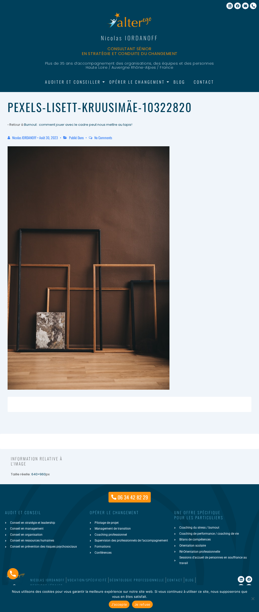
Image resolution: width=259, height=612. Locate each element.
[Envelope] (245, 6)
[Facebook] (237, 6)
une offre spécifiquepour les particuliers (198, 515)
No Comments (103, 137)
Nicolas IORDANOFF (129, 38)
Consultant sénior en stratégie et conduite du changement (130, 51)
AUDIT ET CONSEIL (23, 512)
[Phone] (12, 573)
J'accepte (119, 604)
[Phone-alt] (253, 6)
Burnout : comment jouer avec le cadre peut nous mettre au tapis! (78, 124)
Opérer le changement (137, 82)
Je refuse (142, 604)
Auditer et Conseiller (73, 82)
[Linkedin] (229, 6)
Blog (179, 82)
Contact (204, 82)
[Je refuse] (252, 598)
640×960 (38, 474)
